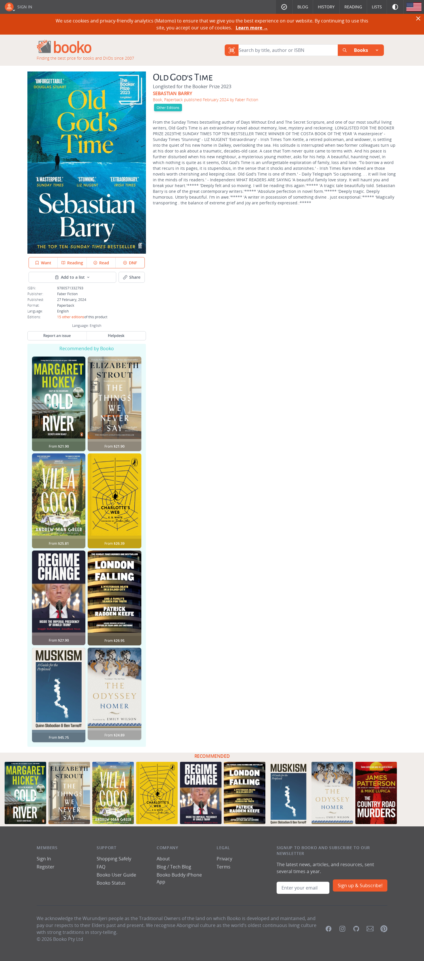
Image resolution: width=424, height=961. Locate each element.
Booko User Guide (116, 875)
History (326, 7)
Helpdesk (116, 335)
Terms (223, 867)
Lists (377, 7)
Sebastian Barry (172, 93)
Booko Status (111, 883)
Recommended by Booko (86, 348)
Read (104, 262)
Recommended (212, 756)
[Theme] (395, 7)
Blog (302, 7)
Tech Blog (180, 867)
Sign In (24, 7)
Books (361, 50)
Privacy (224, 859)
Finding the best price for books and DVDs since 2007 (85, 58)
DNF (133, 262)
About (163, 859)
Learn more (252, 28)
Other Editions (168, 107)
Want (46, 262)
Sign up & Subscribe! (360, 885)
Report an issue (57, 335)
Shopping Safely (114, 859)
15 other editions (70, 316)
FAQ (101, 867)
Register (46, 867)
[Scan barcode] (232, 50)
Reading (353, 7)
